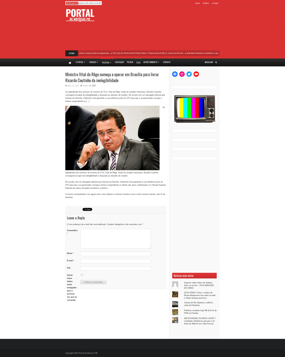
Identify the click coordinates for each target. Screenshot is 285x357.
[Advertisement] (164, 29)
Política (206, 3)
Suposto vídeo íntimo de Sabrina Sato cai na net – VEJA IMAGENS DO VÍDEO (199, 285)
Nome (70, 253)
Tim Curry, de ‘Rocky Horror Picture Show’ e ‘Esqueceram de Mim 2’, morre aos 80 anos (144, 53)
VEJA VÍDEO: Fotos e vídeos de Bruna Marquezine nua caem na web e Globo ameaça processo (199, 295)
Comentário (72, 232)
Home (197, 3)
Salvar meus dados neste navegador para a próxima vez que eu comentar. (72, 287)
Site (69, 268)
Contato (215, 3)
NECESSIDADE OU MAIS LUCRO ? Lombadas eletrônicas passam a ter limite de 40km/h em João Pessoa (200, 321)
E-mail (70, 260)
